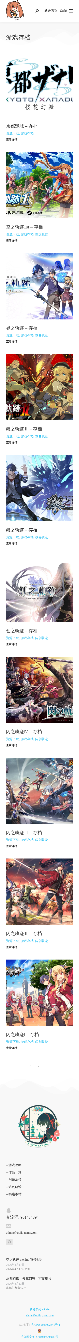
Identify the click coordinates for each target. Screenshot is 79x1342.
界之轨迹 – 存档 (21, 328)
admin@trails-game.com (40, 1315)
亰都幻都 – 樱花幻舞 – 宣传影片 (28, 1278)
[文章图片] (39, 84)
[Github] (9, 1242)
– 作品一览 (13, 1172)
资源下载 (12, 133)
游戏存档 (27, 133)
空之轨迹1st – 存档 (24, 226)
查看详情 (11, 139)
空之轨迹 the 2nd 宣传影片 (24, 1259)
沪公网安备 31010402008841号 (39, 1336)
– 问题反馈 (13, 1179)
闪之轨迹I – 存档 (22, 1034)
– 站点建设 (13, 1187)
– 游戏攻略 (13, 1165)
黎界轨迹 (41, 335)
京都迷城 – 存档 (21, 126)
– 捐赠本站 (13, 1194)
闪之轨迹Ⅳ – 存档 (24, 731)
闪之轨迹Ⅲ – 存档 (24, 832)
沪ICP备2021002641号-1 (45, 1324)
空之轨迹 (41, 234)
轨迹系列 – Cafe (39, 1309)
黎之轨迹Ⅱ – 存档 (24, 428)
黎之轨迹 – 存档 (21, 529)
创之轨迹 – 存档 (21, 630)
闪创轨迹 (41, 638)
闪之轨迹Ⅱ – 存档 (24, 933)
